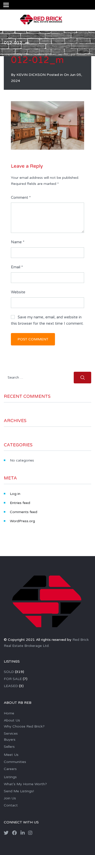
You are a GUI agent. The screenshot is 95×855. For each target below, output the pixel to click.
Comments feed (23, 512)
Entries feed (20, 503)
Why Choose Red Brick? (24, 726)
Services (11, 733)
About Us (12, 720)
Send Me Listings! (19, 791)
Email (17, 267)
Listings (10, 777)
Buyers (9, 739)
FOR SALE (13, 679)
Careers (10, 769)
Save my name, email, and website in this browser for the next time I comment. (47, 320)
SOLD (9, 672)
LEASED (11, 686)
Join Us (10, 798)
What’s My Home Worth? (25, 784)
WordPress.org (22, 521)
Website (18, 292)
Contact (11, 805)
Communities (15, 762)
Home (9, 713)
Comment (21, 197)
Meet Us (11, 755)
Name (17, 242)
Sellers (9, 746)
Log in (15, 494)
